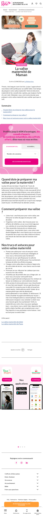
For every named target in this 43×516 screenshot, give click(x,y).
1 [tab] (18, 446)
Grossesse (8, 480)
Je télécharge (7, 379)
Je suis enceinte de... (12, 146)
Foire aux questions (11, 489)
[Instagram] (21, 462)
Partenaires (13, 499)
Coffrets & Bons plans (12, 474)
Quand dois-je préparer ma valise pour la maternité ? (19, 111)
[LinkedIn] (26, 462)
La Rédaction (29, 81)
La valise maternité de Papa (12, 324)
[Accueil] (15, 3)
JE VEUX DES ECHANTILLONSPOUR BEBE (21, 504)
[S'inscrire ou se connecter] (32, 4)
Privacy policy (32, 499)
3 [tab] (22, 446)
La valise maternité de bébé (12, 322)
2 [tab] (20, 446)
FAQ (8, 499)
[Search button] (40, 4)
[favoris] (38, 34)
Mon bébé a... (31, 146)
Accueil (5, 9)
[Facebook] (16, 462)
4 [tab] (24, 446)
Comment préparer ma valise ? (15, 115)
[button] (5, 511)
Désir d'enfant (10, 477)
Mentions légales (23, 499)
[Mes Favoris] (36, 4)
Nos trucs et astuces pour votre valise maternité (22, 118)
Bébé (6, 486)
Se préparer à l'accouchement (26, 9)
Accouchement (13, 9)
